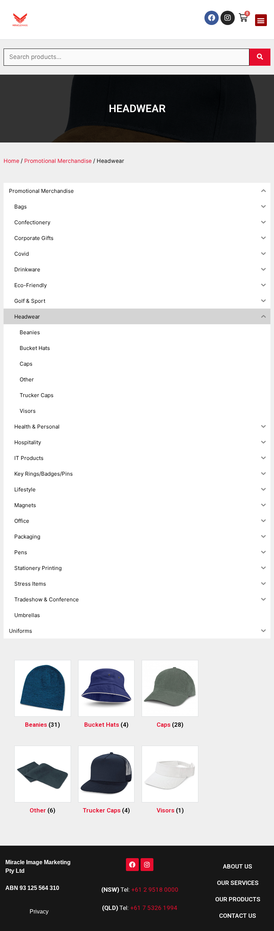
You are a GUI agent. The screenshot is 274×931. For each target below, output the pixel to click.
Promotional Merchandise (58, 160)
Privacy (39, 912)
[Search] (259, 57)
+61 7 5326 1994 (153, 907)
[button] (261, 20)
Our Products (237, 899)
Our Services (238, 882)
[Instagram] (227, 18)
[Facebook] (211, 18)
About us (237, 866)
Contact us (237, 915)
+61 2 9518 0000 (154, 889)
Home (11, 160)
